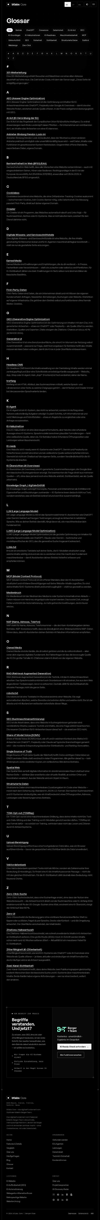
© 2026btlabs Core (15, 1214)
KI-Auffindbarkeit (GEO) (16, 1185)
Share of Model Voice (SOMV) (23, 735)
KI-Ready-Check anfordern (74, 1046)
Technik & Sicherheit (61, 1156)
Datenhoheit (58, 30)
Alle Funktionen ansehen (71, 1055)
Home (9, 1140)
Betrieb (19, 30)
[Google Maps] (67, 1194)
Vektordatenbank (16, 864)
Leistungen (57, 1148)
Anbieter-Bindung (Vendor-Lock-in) (26, 134)
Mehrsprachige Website (16, 1197)
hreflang (11, 380)
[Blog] (71, 1194)
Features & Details (14, 1144)
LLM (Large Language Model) (22, 511)
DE (67, 5)
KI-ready (11, 445)
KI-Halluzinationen (32, 35)
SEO (27, 40)
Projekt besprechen (60, 1185)
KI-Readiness (50, 35)
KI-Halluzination (15, 426)
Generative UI (14, 338)
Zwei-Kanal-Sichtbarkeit (20, 965)
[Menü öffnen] (93, 4)
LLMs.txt (11, 547)
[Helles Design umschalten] (87, 4)
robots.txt (12, 693)
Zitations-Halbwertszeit (20, 929)
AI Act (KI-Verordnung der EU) (23, 117)
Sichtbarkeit (51, 40)
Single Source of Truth (19, 751)
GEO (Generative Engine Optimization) (28, 319)
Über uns (10, 1152)
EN (79, 5)
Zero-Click (26, 45)
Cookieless (13, 192)
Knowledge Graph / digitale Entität (26, 485)
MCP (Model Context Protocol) (24, 576)
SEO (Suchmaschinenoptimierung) (25, 718)
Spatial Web (13, 767)
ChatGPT (30, 30)
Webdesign (13, 45)
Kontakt (10, 1168)
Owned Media (14, 647)
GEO (82, 30)
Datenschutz (83, 1214)
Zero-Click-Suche (17, 893)
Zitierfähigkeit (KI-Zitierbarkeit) (24, 949)
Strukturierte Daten (69, 40)
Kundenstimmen (59, 1160)
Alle (9, 30)
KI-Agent (11, 406)
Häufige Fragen (13, 1156)
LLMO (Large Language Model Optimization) (31, 530)
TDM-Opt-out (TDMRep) (20, 812)
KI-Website (11, 1181)
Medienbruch (14, 592)
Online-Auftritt (14, 40)
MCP (84, 35)
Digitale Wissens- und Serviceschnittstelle (30, 234)
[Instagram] (53, 1194)
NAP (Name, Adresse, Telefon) (23, 621)
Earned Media (14, 260)
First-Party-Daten (17, 289)
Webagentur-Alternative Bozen (19, 1193)
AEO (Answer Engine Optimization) (26, 98)
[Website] (53, 1200)
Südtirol (85, 40)
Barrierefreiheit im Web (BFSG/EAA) (27, 163)
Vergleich (10, 1148)
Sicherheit (37, 40)
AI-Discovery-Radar (60, 1189)
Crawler (11, 208)
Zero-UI (11, 913)
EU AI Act (72, 30)
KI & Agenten (57, 1144)
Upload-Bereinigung (17, 842)
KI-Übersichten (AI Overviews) (23, 465)
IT (73, 5)
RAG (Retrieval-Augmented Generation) (29, 673)
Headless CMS (15, 364)
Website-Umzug (13, 1201)
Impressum (72, 1214)
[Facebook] (58, 1194)
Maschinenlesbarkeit (68, 35)
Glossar (10, 1164)
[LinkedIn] (62, 1194)
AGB (92, 1214)
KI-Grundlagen (14, 35)
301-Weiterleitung (16, 72)
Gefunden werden (60, 1140)
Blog (8, 1160)
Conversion (43, 30)
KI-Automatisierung (15, 1189)
